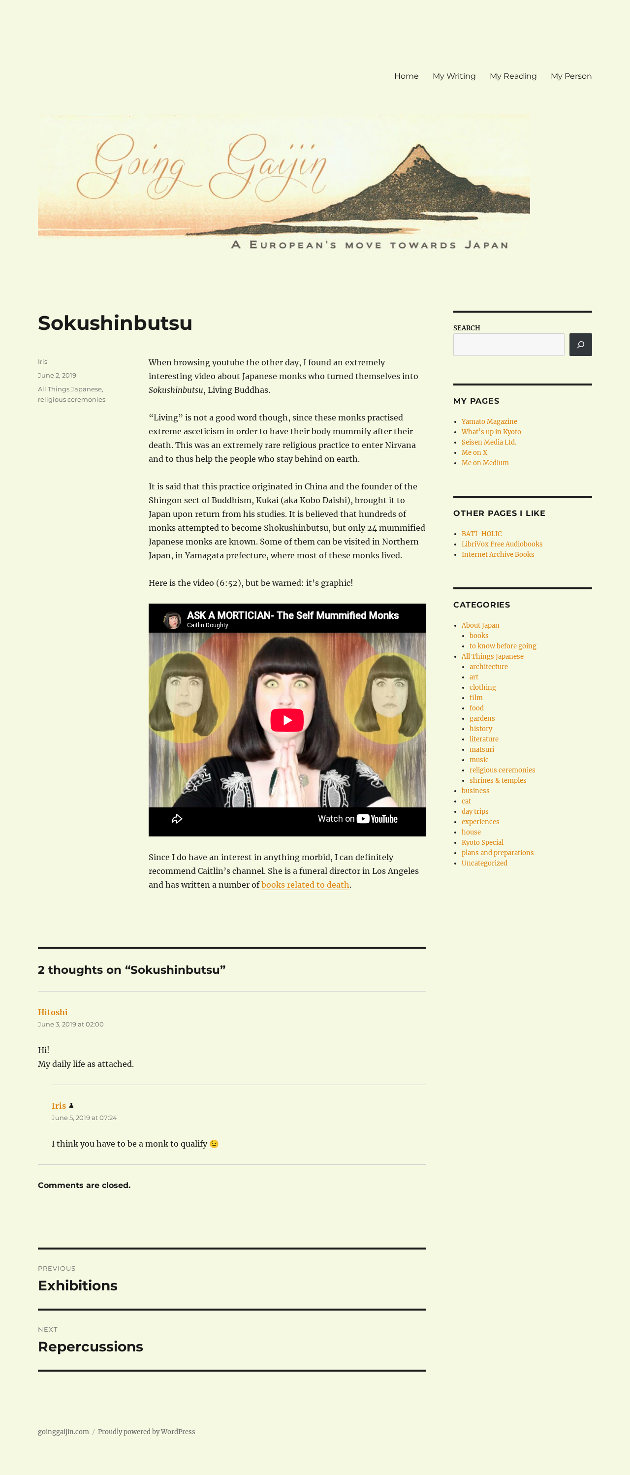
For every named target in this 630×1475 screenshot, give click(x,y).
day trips (475, 811)
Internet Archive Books (498, 554)
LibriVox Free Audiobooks (502, 544)
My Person (571, 76)
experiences (481, 822)
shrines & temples (498, 780)
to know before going (503, 646)
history (481, 729)
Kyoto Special (483, 842)
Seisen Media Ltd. (489, 442)
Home (406, 76)
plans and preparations (498, 853)
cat (466, 801)
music (479, 760)
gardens (482, 718)
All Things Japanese (70, 389)
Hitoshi (53, 1012)
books (479, 636)
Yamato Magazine (489, 421)
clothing (483, 687)
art (474, 677)
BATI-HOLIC (482, 534)
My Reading (513, 76)
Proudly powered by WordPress (146, 1432)
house (471, 832)
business (476, 791)
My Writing (454, 76)
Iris (42, 361)
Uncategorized (484, 863)
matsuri (482, 749)
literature (484, 739)
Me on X (474, 453)
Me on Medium (485, 463)
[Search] (580, 344)
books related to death (305, 885)
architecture (489, 667)
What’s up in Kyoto (491, 432)
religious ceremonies (71, 399)
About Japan (481, 625)
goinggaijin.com (63, 1432)
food (477, 708)
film (476, 698)
